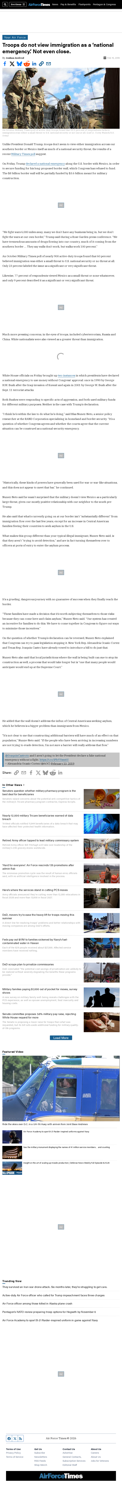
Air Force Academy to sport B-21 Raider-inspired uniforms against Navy (56, 1131)
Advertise (68, 1452)
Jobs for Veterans (100, 1460)
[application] (60, 1088)
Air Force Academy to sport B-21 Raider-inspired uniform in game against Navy (50, 1320)
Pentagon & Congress (104, 4)
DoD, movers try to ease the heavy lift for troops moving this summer (38, 916)
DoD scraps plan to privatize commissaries (28, 964)
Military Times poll (23, 154)
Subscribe (39, 1452)
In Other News (12, 785)
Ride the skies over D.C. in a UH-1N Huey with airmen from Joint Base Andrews (45, 1124)
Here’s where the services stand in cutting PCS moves (35, 890)
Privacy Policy (13, 1452)
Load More (61, 1037)
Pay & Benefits (68, 4)
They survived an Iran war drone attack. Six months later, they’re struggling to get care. (54, 1287)
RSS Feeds (40, 1460)
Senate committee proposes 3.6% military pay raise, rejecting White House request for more (39, 1015)
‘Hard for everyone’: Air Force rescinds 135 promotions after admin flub (38, 866)
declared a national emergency (45, 163)
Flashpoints (84, 4)
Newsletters (40, 1456)
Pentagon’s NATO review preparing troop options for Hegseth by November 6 (49, 1312)
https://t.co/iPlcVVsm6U (54, 759)
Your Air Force (15, 37)
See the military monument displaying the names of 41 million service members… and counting (66, 1147)
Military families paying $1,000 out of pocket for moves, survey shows (39, 990)
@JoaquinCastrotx (17, 755)
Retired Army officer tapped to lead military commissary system (40, 840)
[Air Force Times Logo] (39, 4)
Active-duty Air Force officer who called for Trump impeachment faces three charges (53, 1295)
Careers (95, 1452)
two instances (66, 375)
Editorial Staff (70, 1464)
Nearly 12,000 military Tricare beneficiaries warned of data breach (37, 817)
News (55, 4)
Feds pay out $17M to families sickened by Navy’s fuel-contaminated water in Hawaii (35, 941)
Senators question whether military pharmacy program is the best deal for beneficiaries (39, 792)
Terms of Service (14, 1456)
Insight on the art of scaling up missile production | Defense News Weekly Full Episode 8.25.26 (66, 1162)
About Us (96, 1456)
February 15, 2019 (62, 763)
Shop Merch (40, 1464)
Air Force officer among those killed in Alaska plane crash (37, 1303)
